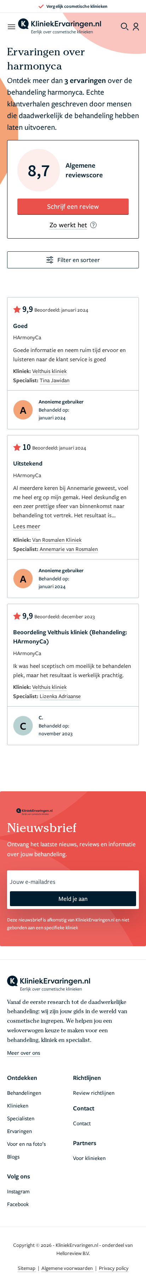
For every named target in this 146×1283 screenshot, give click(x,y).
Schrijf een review (73, 206)
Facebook (18, 1203)
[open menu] (11, 26)
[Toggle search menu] (125, 26)
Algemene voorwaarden (67, 1268)
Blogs (13, 1156)
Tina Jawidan (54, 380)
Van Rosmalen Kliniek (57, 539)
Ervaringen (19, 1130)
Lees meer (26, 526)
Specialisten (20, 1118)
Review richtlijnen (93, 1092)
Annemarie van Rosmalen (69, 548)
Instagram (18, 1191)
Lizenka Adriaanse (60, 695)
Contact (82, 1123)
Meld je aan (73, 898)
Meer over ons (23, 1052)
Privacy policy (114, 1268)
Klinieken (17, 1105)
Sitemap (27, 1268)
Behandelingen (24, 1092)
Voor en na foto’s (26, 1143)
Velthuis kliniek (49, 370)
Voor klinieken (89, 1157)
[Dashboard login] (136, 26)
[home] (59, 26)
